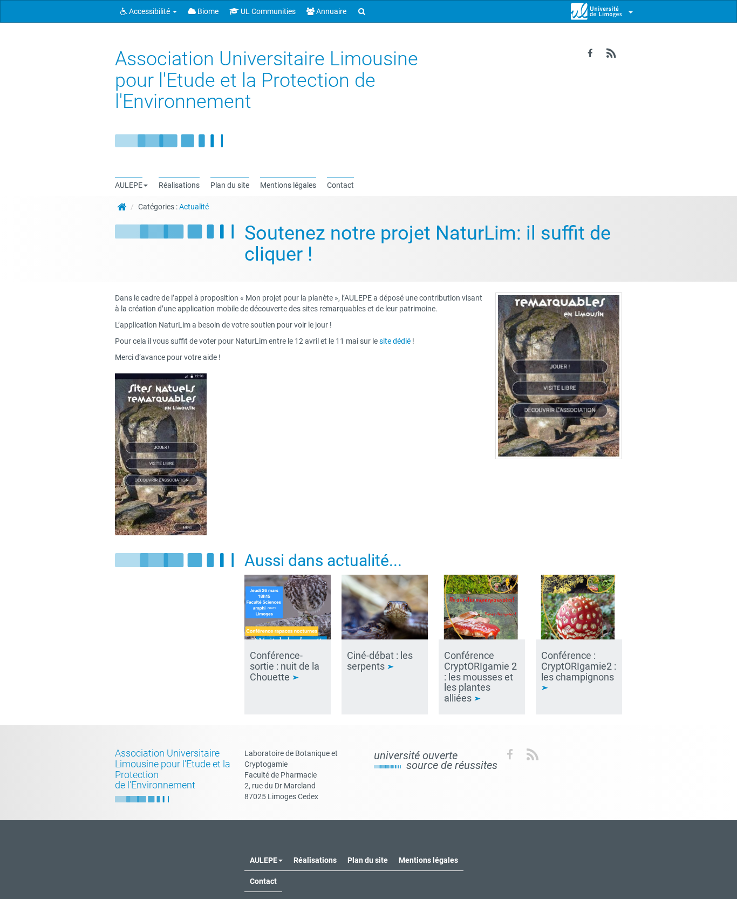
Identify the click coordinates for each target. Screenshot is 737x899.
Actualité (194, 206)
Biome (207, 11)
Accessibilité (149, 11)
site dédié (395, 341)
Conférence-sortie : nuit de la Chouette (284, 666)
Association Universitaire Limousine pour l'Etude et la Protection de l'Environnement (266, 80)
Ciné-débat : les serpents (380, 661)
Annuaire (330, 11)
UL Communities (267, 11)
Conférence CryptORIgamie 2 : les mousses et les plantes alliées (480, 677)
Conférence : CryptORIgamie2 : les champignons (578, 666)
